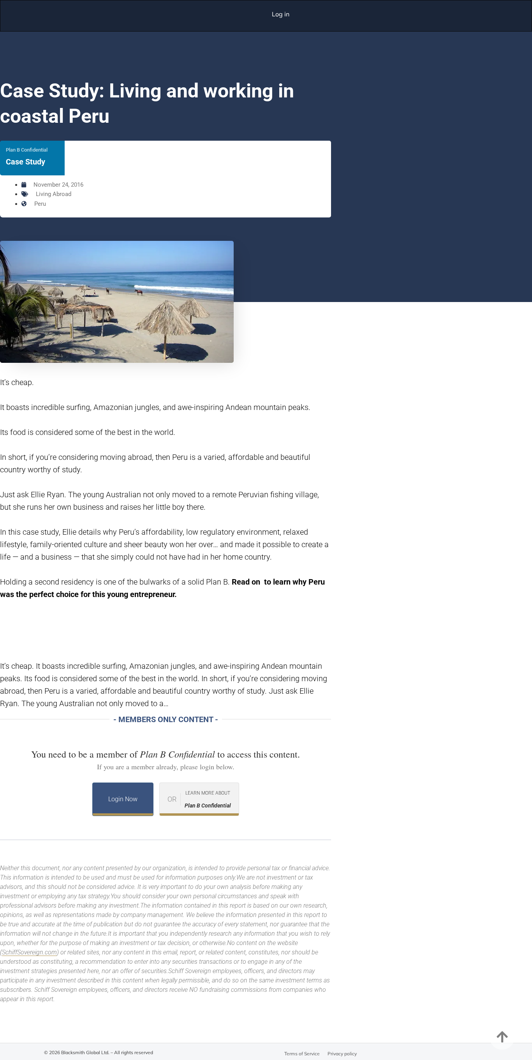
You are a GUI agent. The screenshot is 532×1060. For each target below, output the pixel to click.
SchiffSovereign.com (29, 952)
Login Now (122, 799)
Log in (280, 14)
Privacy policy (342, 1053)
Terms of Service (302, 1053)
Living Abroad (53, 194)
